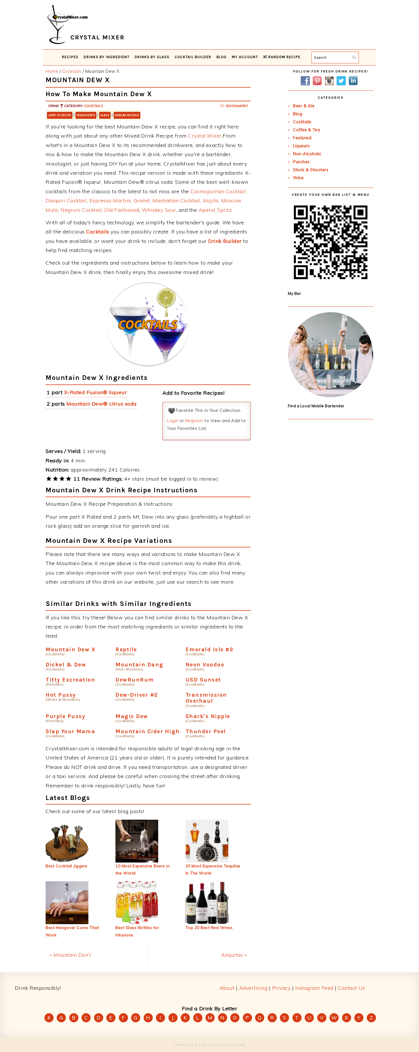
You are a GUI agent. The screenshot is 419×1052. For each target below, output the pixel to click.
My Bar (294, 293)
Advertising (253, 988)
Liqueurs (301, 145)
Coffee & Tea (306, 129)
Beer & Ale (303, 105)
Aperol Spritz (215, 210)
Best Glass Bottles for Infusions (137, 931)
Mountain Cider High (147, 731)
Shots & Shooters (310, 169)
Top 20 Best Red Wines (209, 927)
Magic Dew (131, 716)
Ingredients (86, 115)
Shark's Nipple (208, 716)
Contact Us (351, 988)
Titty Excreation (70, 679)
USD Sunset (203, 679)
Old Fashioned (121, 210)
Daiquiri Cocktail (66, 200)
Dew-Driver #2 (136, 695)
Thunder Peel (206, 731)
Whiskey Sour (159, 210)
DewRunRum (134, 679)
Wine (298, 177)
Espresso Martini (110, 200)
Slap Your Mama (70, 731)
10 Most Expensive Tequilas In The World (213, 869)
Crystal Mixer (205, 135)
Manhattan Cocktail (176, 200)
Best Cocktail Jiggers (67, 865)
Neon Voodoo (205, 664)
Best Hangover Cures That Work (72, 931)
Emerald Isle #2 (209, 649)
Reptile (126, 649)
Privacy (281, 988)
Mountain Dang (139, 664)
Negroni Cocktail (81, 210)
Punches (301, 161)
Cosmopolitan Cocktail (218, 191)
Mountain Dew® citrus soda (101, 403)
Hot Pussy (61, 695)
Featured (302, 137)
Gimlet (142, 200)
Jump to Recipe (59, 115)
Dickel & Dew (66, 664)
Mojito (211, 200)
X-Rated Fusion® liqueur (95, 392)
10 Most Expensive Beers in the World (142, 869)
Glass (104, 115)
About (227, 988)
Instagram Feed (314, 988)
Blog (297, 113)
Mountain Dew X (70, 649)
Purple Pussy (65, 716)
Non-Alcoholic (307, 153)
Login (172, 420)
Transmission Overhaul (206, 698)
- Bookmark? (235, 106)
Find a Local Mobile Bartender (316, 406)
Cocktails (93, 106)
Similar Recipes (127, 115)
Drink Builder (225, 241)
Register (194, 420)
